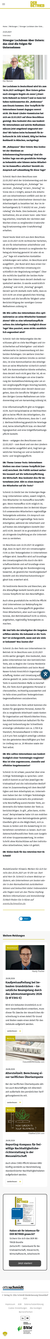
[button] (5, 1334)
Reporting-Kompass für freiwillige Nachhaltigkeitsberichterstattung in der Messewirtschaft (25, 1145)
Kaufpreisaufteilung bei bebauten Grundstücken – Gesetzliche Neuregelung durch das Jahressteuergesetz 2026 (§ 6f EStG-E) (25, 989)
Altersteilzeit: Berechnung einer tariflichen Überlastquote (25, 1070)
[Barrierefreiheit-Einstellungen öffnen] (45, 674)
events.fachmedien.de (14, 903)
